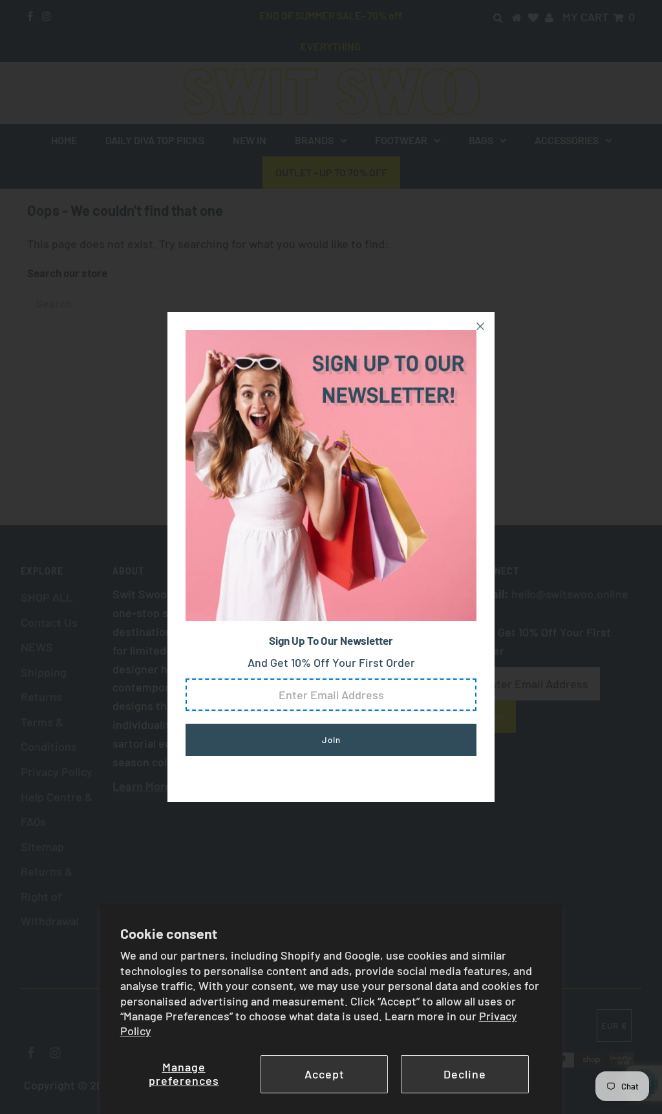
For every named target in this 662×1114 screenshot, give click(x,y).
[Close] (480, 326)
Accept (324, 1074)
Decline (464, 1074)
